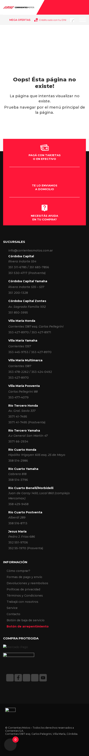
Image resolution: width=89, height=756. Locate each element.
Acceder (83, 7)
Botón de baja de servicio (25, 620)
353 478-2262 (18, 372)
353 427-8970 (18, 332)
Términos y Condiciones (25, 595)
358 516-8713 (17, 523)
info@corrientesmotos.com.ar (30, 250)
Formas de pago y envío (24, 577)
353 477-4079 (18, 397)
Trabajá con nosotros (22, 602)
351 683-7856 (39, 267)
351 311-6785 (17, 267)
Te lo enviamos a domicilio (44, 187)
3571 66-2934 (18, 441)
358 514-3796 (18, 480)
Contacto (13, 614)
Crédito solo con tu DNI (52, 19)
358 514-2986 (18, 460)
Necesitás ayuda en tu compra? (44, 217)
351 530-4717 (17, 273)
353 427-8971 (41, 332)
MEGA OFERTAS (19, 19)
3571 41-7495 (17, 416)
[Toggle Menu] (82, 20)
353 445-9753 (18, 352)
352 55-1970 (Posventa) (25, 548)
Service (12, 608)
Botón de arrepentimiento (28, 626)
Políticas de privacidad (23, 589)
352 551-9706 (18, 542)
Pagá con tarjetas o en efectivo (45, 156)
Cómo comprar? (18, 571)
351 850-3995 (18, 312)
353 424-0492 (41, 372)
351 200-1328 (18, 293)
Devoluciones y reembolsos (27, 583)
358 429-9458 (18, 504)
